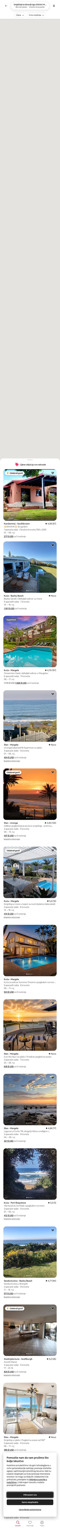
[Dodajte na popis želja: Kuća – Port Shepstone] (53, 1152)
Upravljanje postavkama (30, 1509)
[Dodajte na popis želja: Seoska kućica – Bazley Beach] (53, 1230)
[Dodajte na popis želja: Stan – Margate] (53, 694)
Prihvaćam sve (30, 1495)
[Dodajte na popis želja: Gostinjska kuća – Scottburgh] (53, 1308)
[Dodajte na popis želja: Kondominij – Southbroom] (53, 473)
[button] (8, 536)
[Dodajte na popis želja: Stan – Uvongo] (53, 772)
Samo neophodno (30, 1502)
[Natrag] (6, 6)
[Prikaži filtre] (54, 6)
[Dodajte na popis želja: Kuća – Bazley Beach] (53, 545)
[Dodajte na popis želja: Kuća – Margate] (53, 619)
